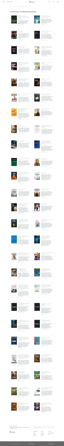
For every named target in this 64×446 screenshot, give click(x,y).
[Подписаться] (53, 427)
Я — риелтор (43, 158)
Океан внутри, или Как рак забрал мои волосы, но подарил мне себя (23, 79)
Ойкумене (20, 31)
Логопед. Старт (21, 125)
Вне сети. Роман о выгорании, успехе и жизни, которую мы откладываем (24, 253)
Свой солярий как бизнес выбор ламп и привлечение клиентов (46, 404)
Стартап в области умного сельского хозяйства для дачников (23, 388)
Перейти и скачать (21, 25)
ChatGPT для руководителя (23, 158)
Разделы (14, 6)
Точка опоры (43, 172)
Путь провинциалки (45, 108)
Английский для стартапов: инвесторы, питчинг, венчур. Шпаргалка (47, 47)
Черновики (35, 435)
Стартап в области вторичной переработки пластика (46, 372)
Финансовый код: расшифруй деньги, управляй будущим (22, 269)
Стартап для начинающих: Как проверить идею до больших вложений (46, 286)
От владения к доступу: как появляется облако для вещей (46, 126)
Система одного (21, 140)
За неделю (42, 434)
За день (42, 435)
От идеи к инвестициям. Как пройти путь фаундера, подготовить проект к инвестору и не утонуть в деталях (46, 142)
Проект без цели (21, 46)
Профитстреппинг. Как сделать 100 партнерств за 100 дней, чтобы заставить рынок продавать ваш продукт (23, 339)
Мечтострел (43, 203)
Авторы (34, 434)
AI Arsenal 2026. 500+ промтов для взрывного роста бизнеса (46, 269)
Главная (11, 6)
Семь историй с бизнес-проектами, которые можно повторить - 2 (23, 237)
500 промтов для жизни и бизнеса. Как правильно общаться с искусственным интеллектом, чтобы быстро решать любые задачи (24, 356)
